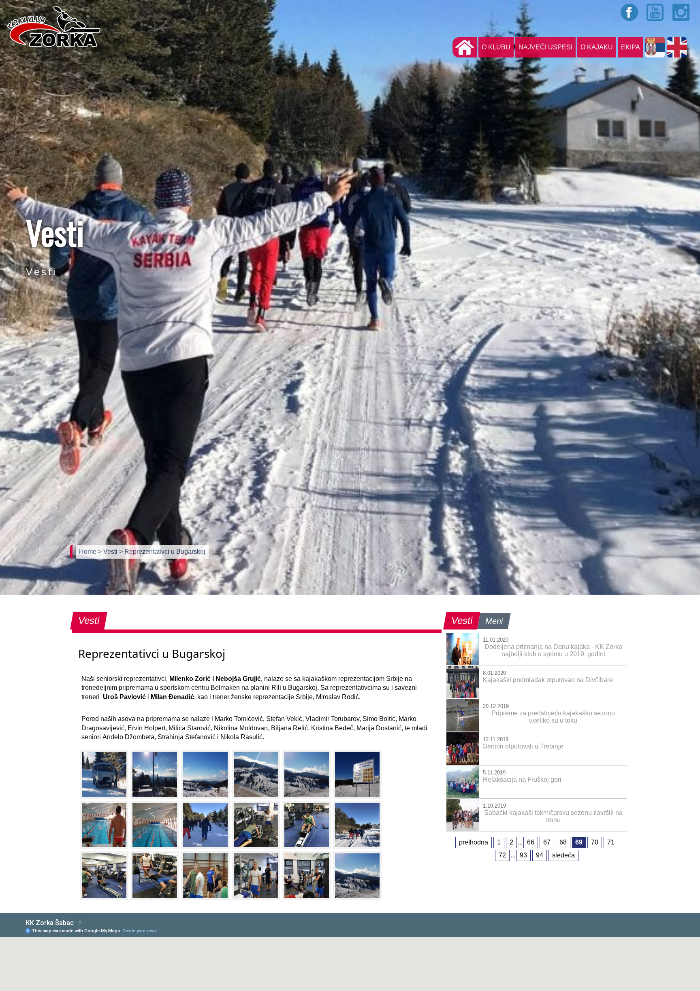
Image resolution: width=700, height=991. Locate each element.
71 (611, 842)
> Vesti (108, 551)
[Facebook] (629, 12)
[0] (104, 774)
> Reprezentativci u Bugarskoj (162, 551)
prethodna (473, 842)
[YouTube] (655, 12)
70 (594, 842)
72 (502, 855)
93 (523, 855)
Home (88, 551)
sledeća (563, 855)
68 (563, 842)
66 (530, 842)
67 (547, 842)
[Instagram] (681, 12)
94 (539, 855)
